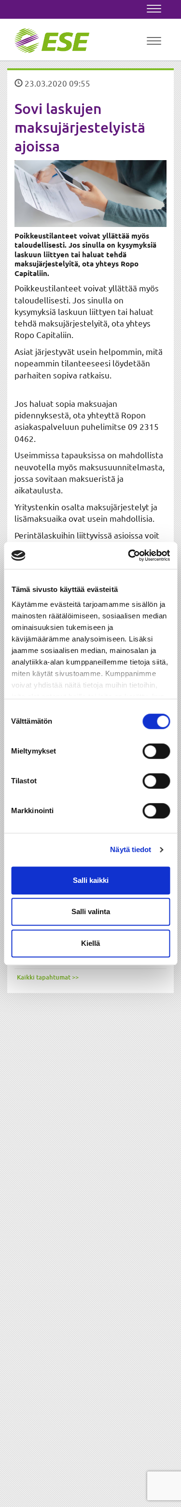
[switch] (156, 751)
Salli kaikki (91, 880)
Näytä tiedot (130, 849)
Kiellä (90, 943)
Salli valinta (90, 911)
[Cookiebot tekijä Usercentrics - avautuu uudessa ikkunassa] (129, 555)
